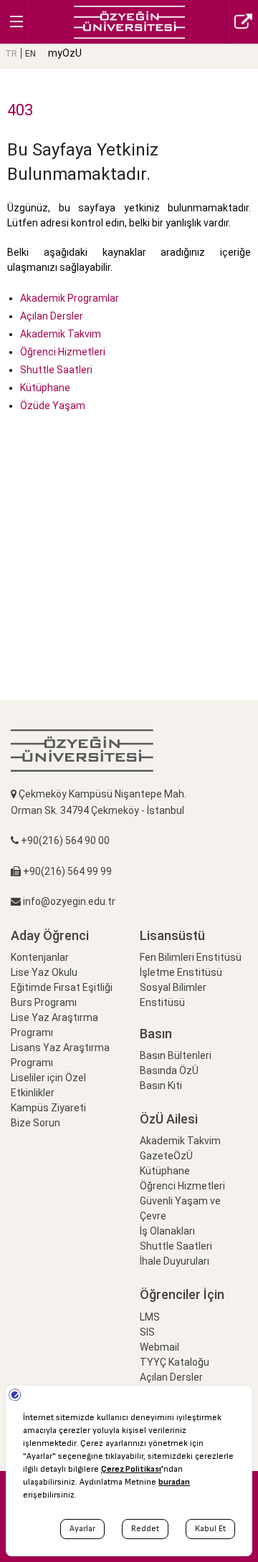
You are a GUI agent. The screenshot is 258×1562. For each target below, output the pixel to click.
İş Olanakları (167, 1231)
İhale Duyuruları (174, 1261)
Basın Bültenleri (175, 1055)
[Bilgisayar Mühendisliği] (129, 21)
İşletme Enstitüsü (181, 972)
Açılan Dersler (51, 316)
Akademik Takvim (60, 334)
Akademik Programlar (69, 298)
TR (11, 54)
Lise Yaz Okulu (44, 972)
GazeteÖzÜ (166, 1155)
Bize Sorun (35, 1123)
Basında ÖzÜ (169, 1070)
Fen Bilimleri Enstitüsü (191, 957)
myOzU (65, 53)
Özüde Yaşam (52, 405)
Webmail (159, 1347)
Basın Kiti (161, 1085)
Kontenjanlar (40, 957)
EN (30, 54)
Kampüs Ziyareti (48, 1107)
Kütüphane (45, 387)
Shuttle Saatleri (56, 369)
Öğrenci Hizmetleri (62, 352)
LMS (150, 1317)
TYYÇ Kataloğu (174, 1362)
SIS (147, 1332)
